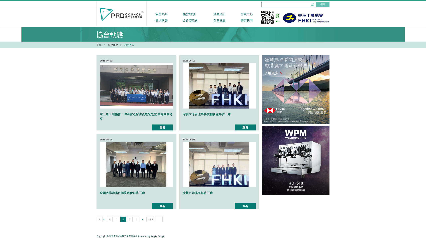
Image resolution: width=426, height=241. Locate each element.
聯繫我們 (247, 20)
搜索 (322, 4)
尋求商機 (161, 20)
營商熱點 (219, 20)
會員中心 (247, 14)
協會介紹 (161, 14)
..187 (150, 219)
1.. (100, 219)
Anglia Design (158, 236)
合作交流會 (190, 20)
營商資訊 (219, 14)
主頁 (99, 45)
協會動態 (189, 14)
